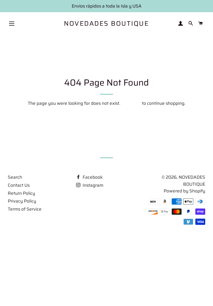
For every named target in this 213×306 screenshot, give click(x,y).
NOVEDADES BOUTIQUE (106, 23)
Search (15, 177)
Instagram (92, 185)
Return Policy (21, 193)
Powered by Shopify (184, 190)
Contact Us (19, 185)
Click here (131, 103)
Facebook (92, 177)
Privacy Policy (22, 201)
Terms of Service (25, 209)
